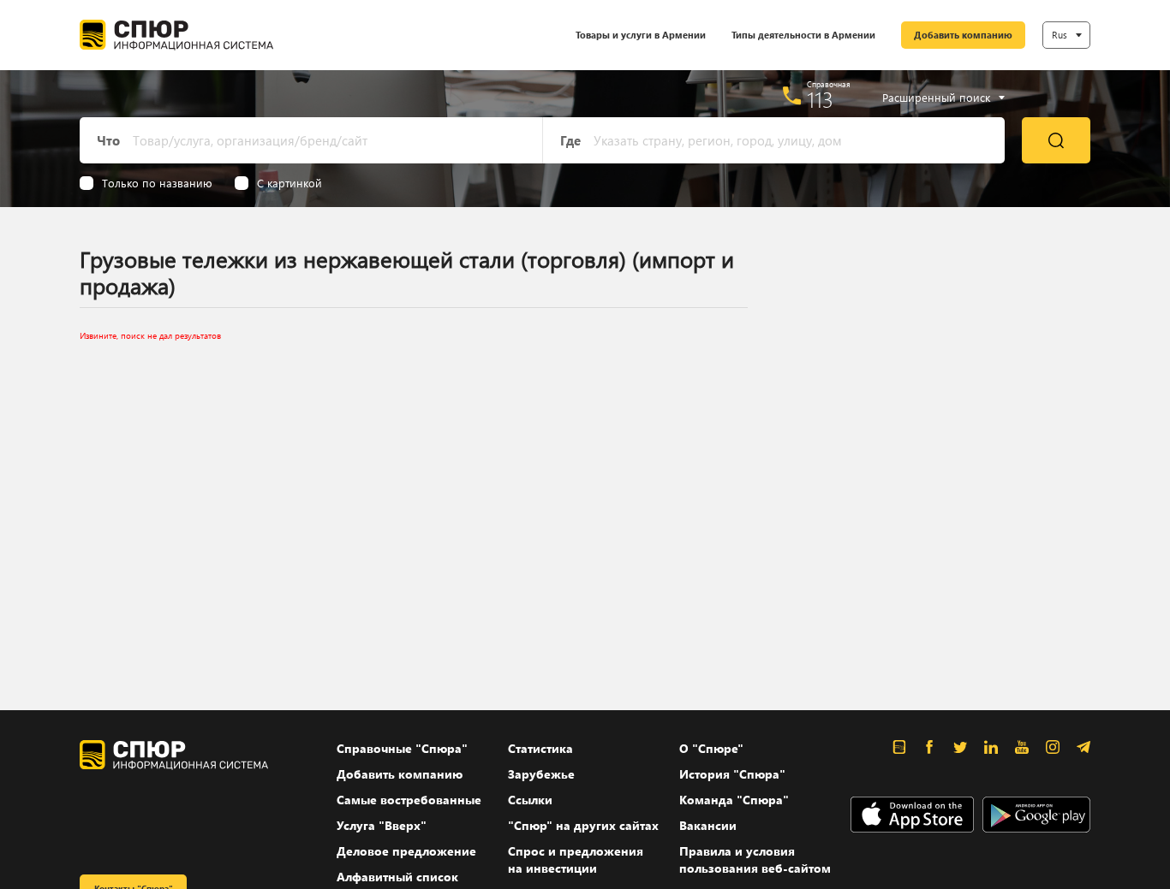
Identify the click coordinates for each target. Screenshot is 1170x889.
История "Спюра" (732, 774)
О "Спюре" (711, 748)
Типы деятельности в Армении (803, 34)
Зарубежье (541, 774)
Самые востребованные (409, 799)
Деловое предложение (406, 851)
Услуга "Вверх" (382, 825)
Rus (1059, 34)
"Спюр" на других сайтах (583, 825)
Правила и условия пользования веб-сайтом (755, 859)
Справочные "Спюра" (402, 748)
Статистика (540, 748)
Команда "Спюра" (734, 799)
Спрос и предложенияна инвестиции (575, 859)
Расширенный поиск (936, 97)
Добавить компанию (963, 34)
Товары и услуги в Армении (641, 34)
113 (820, 99)
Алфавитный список (397, 876)
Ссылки (530, 799)
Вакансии (708, 825)
